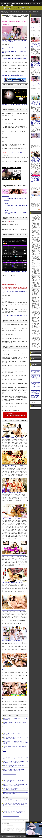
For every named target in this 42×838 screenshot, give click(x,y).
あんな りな (35, 371)
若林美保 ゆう (38, 397)
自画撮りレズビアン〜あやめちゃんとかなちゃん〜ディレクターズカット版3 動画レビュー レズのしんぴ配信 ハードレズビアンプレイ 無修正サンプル (36, 306)
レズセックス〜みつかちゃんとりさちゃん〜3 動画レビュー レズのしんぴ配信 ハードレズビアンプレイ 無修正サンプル (36, 264)
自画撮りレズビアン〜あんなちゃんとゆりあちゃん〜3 (35, 396)
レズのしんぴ (24, 820)
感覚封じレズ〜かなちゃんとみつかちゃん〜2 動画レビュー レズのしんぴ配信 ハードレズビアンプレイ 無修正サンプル (36, 252)
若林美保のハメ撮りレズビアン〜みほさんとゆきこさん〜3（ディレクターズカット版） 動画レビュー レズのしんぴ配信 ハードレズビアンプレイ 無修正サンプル (15, 742)
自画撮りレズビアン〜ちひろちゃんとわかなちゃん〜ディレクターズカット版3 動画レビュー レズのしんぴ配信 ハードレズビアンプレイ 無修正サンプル (15, 804)
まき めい (34, 382)
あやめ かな (38, 367)
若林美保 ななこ (33, 397)
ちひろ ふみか (37, 378)
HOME (5, 7)
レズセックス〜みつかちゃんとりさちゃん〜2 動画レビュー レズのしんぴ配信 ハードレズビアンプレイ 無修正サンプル (36, 313)
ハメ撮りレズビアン (17, 820)
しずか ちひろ (37, 377)
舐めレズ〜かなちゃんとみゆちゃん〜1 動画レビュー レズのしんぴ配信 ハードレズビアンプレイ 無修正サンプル (36, 258)
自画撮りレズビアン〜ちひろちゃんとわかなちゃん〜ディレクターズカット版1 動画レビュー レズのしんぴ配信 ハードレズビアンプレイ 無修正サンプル (36, 292)
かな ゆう (33, 376)
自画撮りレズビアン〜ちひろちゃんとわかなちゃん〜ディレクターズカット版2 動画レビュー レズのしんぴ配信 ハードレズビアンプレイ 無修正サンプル (36, 271)
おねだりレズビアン (10, 820)
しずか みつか (33, 378)
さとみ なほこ (33, 377)
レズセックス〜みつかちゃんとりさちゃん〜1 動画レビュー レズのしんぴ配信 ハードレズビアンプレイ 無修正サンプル (36, 339)
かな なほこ (33, 375)
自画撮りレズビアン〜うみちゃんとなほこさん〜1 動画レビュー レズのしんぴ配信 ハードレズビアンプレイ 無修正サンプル (36, 319)
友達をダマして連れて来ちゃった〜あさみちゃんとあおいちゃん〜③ (35, 390)
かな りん (36, 376)
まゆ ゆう (36, 382)
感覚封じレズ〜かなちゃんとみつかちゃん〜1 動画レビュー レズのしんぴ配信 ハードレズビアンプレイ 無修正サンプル (36, 278)
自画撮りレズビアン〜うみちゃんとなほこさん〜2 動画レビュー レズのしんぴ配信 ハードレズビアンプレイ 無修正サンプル (36, 246)
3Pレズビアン (5, 820)
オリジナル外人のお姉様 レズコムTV (19, 8)
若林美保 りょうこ (33, 398)
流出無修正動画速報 (7, 8)
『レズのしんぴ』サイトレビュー (14, 7)
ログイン (33, 407)
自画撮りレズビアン (7, 823)
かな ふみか (36, 375)
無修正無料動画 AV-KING (26, 7)
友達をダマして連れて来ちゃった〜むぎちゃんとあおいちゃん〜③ (35, 392)
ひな (21, 820)
